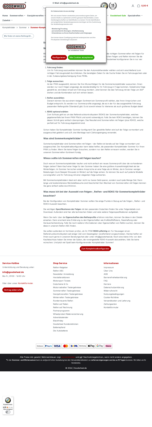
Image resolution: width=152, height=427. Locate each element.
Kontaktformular (25, 283)
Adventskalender (60, 317)
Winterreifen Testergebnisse (65, 297)
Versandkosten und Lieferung (117, 301)
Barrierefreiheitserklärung (115, 277)
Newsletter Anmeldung (63, 274)
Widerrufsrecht (110, 291)
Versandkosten (68, 357)
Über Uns (108, 271)
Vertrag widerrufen (13, 290)
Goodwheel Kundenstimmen (65, 324)
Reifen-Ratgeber (60, 267)
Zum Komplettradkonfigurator (95, 248)
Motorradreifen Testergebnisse (67, 287)
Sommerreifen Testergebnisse (66, 291)
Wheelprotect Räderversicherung (68, 314)
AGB (106, 274)
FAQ (105, 281)
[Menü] (12, 397)
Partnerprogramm (61, 311)
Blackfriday (58, 321)
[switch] (8, 412)
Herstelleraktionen (61, 277)
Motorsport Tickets (61, 281)
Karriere (107, 284)
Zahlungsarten (110, 304)
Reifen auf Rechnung (62, 307)
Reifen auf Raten (60, 304)
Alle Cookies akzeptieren (81, 57)
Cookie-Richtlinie (111, 297)
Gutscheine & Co (60, 284)
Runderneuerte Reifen (63, 301)
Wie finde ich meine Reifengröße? (18, 36)
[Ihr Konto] (133, 5)
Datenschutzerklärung (114, 287)
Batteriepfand (59, 327)
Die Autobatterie (60, 330)
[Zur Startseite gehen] (14, 5)
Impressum (109, 267)
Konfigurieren (58, 57)
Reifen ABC (58, 271)
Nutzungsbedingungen (114, 294)
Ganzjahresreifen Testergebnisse (68, 294)
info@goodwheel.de (13, 272)
